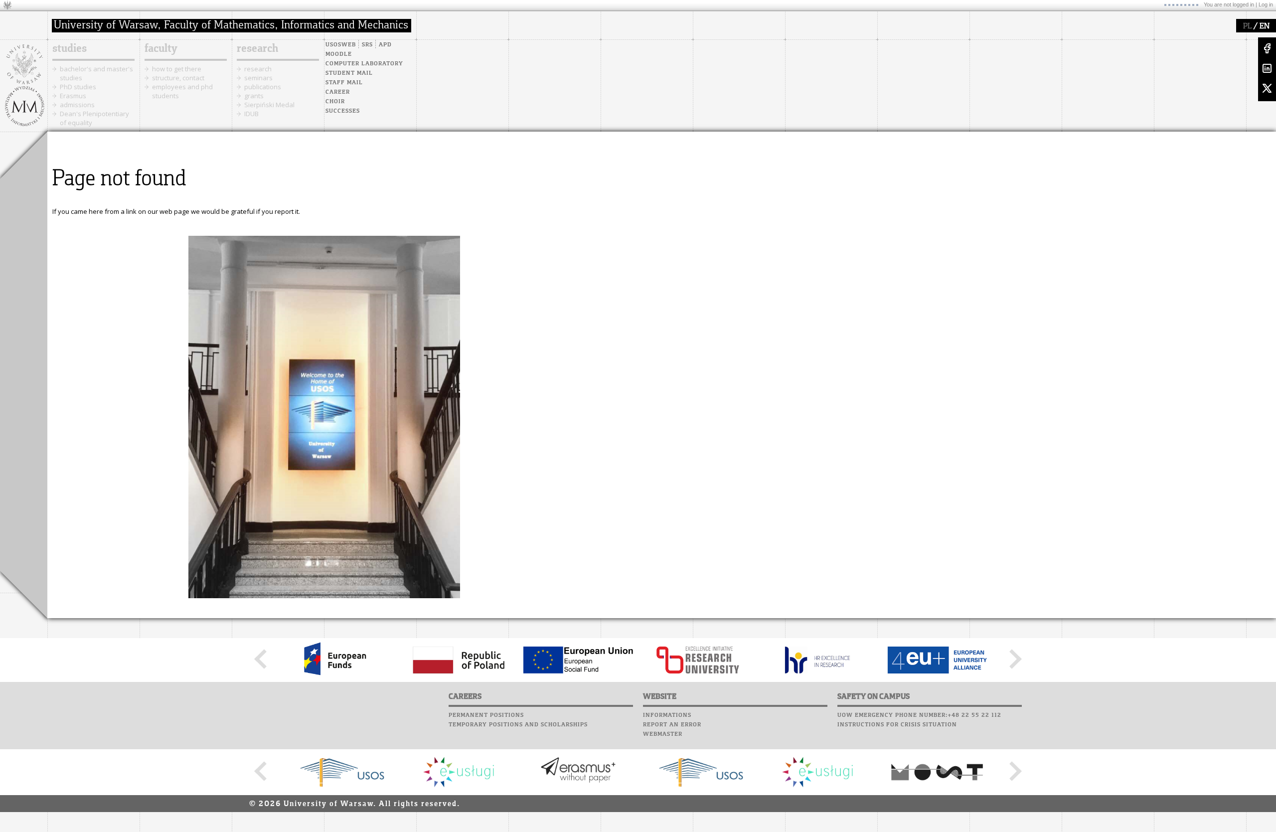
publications (262, 86)
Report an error (672, 725)
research (257, 49)
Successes (342, 111)
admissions (77, 104)
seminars (258, 77)
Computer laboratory (364, 64)
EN (1265, 26)
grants (254, 95)
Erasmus (73, 95)
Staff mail (344, 83)
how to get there (176, 68)
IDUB (251, 113)
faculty (161, 49)
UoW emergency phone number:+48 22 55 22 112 (919, 715)
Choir (335, 102)
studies (69, 49)
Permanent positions (486, 715)
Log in (1266, 4)
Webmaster (662, 734)
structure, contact (178, 77)
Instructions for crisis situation (897, 725)
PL (1247, 26)
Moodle (338, 54)
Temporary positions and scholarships (518, 725)
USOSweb (340, 45)
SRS (367, 45)
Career (337, 92)
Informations (667, 715)
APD (385, 45)
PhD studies (78, 86)
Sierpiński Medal (269, 104)
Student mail (349, 73)
